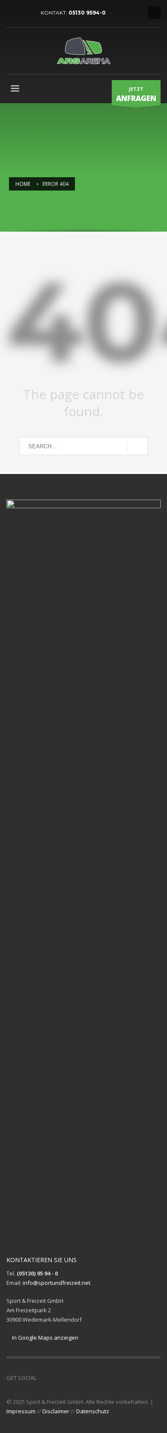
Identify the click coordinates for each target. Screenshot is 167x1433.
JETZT (136, 94)
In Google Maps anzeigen (44, 1337)
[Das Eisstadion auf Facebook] (12, 12)
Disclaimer (55, 1411)
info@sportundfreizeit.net (56, 1283)
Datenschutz (92, 1411)
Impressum (21, 1411)
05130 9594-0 (87, 12)
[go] (137, 447)
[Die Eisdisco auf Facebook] (25, 12)
